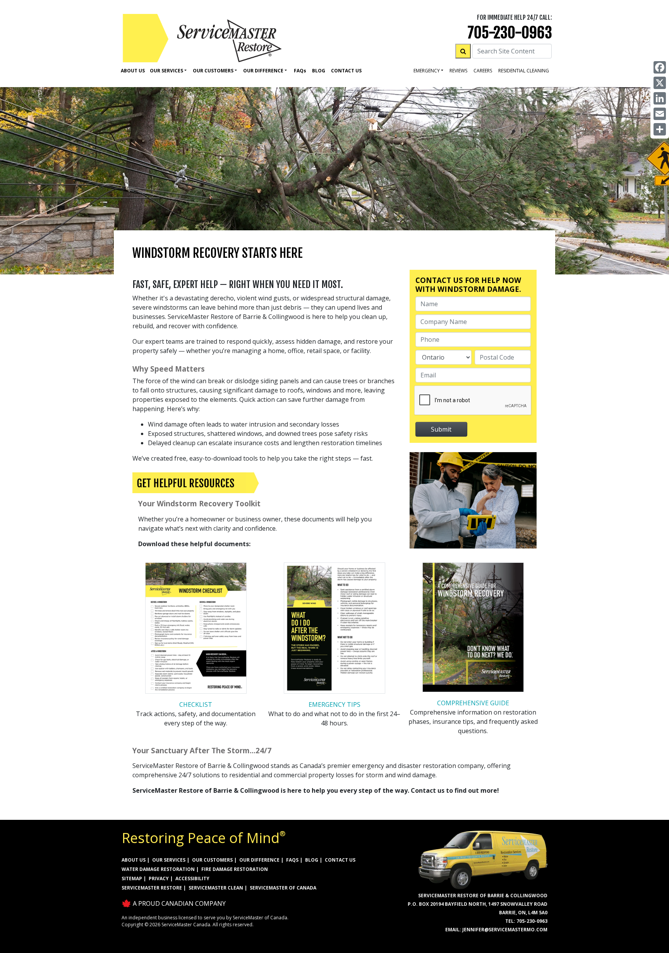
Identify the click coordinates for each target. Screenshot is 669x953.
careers (482, 70)
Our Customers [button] (213, 70)
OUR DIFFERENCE (259, 860)
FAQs (292, 860)
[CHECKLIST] (196, 630)
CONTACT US (340, 860)
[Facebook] (659, 67)
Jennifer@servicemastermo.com (504, 929)
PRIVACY (159, 878)
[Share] (659, 129)
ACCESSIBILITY (192, 878)
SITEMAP (132, 878)
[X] (659, 83)
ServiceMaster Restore (152, 887)
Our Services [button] (166, 70)
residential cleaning (523, 70)
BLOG (311, 860)
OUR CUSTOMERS (212, 860)
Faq (300, 70)
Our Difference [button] (263, 70)
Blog (318, 70)
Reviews (458, 70)
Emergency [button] (426, 70)
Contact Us (346, 70)
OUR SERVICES (168, 860)
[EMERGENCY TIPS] (334, 630)
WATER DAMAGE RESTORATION (158, 869)
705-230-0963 (510, 33)
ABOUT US (134, 860)
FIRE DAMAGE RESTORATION (234, 869)
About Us (133, 70)
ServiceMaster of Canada (283, 887)
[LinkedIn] (659, 98)
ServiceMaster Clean (216, 887)
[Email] (659, 114)
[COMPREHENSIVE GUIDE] (473, 629)
